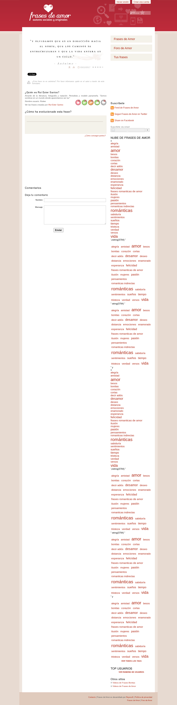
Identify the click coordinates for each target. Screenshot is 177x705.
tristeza (115, 226)
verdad (115, 229)
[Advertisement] (88, 30)
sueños (115, 220)
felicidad (116, 188)
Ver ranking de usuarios (131, 672)
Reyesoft (129, 697)
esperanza (117, 184)
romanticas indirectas (122, 206)
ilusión (114, 194)
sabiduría (116, 214)
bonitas (115, 157)
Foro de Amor (123, 48)
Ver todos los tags (131, 661)
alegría (114, 143)
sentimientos (118, 217)
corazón (115, 160)
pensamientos (118, 203)
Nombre (39, 200)
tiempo (115, 223)
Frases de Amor (124, 39)
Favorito (63, 67)
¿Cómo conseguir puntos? (95, 136)
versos (114, 232)
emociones (117, 178)
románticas (121, 210)
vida (114, 236)
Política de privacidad (143, 697)
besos (114, 154)
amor (115, 150)
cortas (114, 163)
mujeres (115, 197)
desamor (117, 169)
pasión (115, 200)
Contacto (92, 697)
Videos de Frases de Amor (124, 686)
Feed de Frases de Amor (126, 108)
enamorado (117, 181)
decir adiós (117, 166)
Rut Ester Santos (55, 105)
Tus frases (121, 57)
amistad (115, 146)
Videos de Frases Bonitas (124, 683)
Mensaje (39, 207)
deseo (114, 172)
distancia (115, 176)
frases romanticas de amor (126, 191)
